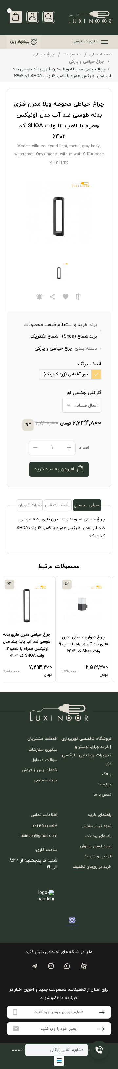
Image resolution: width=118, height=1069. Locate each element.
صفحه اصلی (100, 54)
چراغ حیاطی (43, 54)
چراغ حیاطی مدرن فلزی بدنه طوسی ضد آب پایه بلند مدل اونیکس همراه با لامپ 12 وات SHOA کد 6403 (26, 645)
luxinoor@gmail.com (38, 836)
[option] (87, 629)
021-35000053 (44, 826)
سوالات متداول (44, 759)
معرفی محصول (87, 505)
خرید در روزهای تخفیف (92, 866)
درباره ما (104, 784)
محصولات (72, 54)
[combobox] (81, 405)
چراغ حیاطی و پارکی (86, 62)
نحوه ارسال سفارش (95, 846)
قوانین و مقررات (97, 856)
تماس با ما (102, 794)
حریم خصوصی (45, 780)
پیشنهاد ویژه (19, 41)
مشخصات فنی (58, 505)
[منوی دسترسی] (103, 42)
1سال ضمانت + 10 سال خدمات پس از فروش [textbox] (80, 405)
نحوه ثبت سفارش (96, 826)
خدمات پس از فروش (39, 770)
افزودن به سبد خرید (54, 469)
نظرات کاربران (30, 505)
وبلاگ (106, 774)
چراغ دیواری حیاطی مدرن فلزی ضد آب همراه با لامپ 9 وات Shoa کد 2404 (83, 644)
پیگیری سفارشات (42, 749)
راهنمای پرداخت (98, 836)
